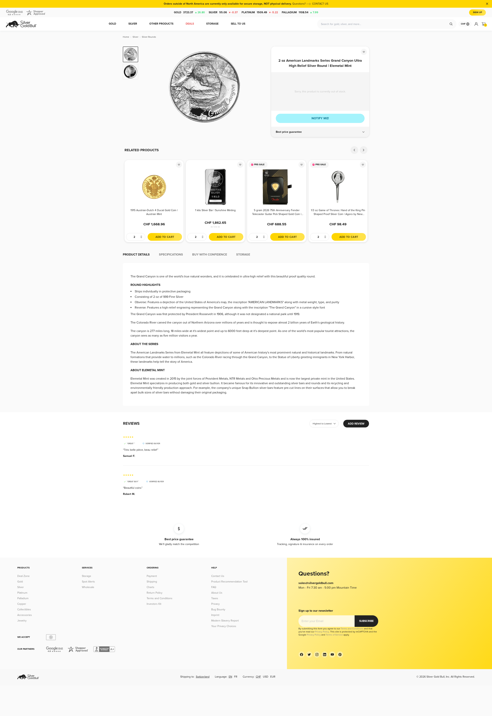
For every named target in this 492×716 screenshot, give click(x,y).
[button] (320, 132)
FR (235, 676)
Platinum (260, 12)
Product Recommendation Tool (229, 581)
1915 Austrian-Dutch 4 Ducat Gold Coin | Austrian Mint (154, 212)
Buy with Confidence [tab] (209, 254)
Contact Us (217, 576)
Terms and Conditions (159, 598)
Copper (21, 604)
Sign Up (477, 12)
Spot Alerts (88, 581)
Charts (150, 587)
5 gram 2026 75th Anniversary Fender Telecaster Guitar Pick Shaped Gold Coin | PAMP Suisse (276, 212)
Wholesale (88, 587)
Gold (189, 12)
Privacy (215, 604)
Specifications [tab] (171, 254)
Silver (223, 12)
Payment (152, 576)
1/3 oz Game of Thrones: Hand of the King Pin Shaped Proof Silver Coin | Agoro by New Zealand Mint (338, 212)
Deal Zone (23, 576)
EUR (272, 676)
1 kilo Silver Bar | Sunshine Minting (215, 210)
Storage (86, 576)
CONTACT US (320, 3)
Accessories (24, 615)
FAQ (213, 587)
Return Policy (154, 592)
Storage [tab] (243, 254)
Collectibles (24, 609)
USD (265, 676)
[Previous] (147, 87)
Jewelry (22, 620)
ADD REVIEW (356, 423)
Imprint (215, 615)
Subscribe (366, 621)
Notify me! (320, 118)
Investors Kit (154, 604)
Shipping (152, 581)
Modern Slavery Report (225, 620)
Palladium (300, 12)
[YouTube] (332, 654)
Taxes (214, 598)
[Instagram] (317, 654)
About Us (216, 592)
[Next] (262, 87)
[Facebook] (301, 654)
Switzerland (202, 676)
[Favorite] (364, 52)
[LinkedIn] (325, 654)
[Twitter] (309, 654)
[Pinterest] (340, 654)
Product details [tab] (136, 254)
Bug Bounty (218, 609)
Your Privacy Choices (223, 626)
